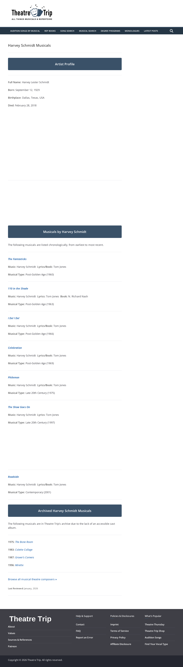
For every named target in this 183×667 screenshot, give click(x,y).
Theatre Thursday (154, 624)
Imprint (114, 624)
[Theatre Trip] (30, 616)
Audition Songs (153, 637)
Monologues (132, 30)
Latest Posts (151, 30)
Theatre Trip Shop (155, 630)
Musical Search (87, 30)
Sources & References (20, 639)
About (11, 626)
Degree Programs (110, 30)
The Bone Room (24, 542)
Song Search (67, 30)
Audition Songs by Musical (25, 30)
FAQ (78, 630)
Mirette (19, 565)
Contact (80, 624)
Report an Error (84, 637)
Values (11, 633)
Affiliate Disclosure (120, 644)
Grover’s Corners (24, 557)
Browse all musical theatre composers (32, 579)
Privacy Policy (118, 637)
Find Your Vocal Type (156, 644)
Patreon (12, 646)
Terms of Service (119, 630)
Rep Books (50, 30)
